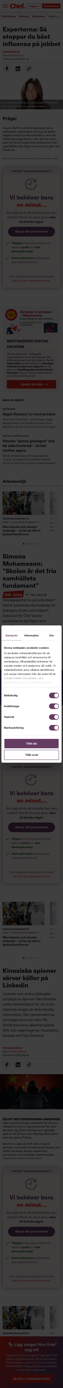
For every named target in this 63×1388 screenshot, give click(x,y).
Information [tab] (31, 635)
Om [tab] (51, 635)
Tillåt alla (31, 743)
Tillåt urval (31, 754)
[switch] (54, 706)
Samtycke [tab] (11, 635)
